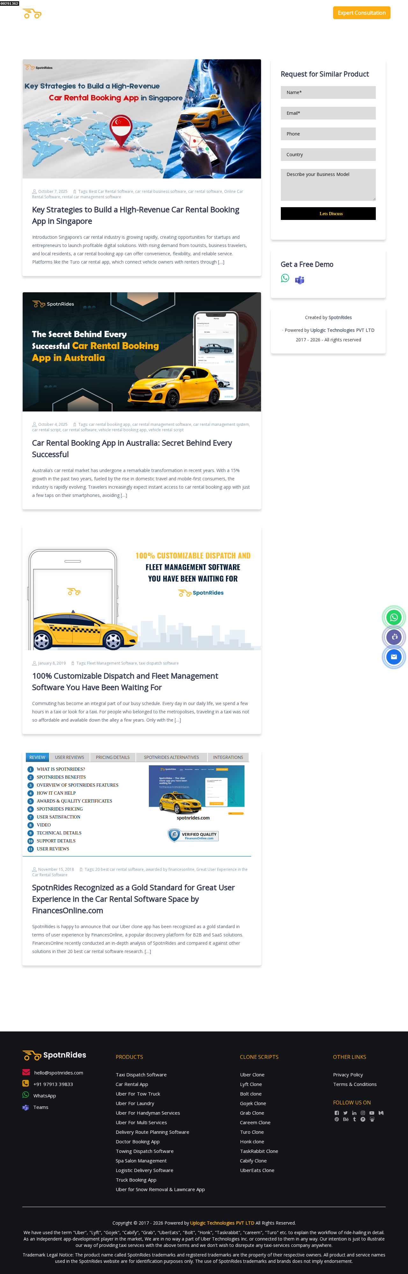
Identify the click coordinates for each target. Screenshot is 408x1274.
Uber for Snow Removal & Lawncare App (160, 1189)
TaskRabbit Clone (259, 1151)
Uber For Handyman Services (148, 1113)
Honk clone (252, 1141)
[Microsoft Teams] (394, 637)
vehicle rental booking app (122, 430)
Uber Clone (252, 1074)
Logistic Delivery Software (144, 1170)
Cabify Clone (253, 1160)
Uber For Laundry (135, 1103)
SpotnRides (340, 317)
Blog (318, 12)
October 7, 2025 (53, 191)
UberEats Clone (257, 1170)
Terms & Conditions (355, 1084)
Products (246, 12)
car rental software (205, 191)
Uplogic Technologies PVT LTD (342, 330)
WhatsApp (44, 1095)
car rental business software (160, 191)
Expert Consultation (362, 12)
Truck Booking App (136, 1179)
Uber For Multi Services (141, 1122)
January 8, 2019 (52, 663)
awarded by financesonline (170, 869)
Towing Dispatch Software (145, 1151)
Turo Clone (252, 1132)
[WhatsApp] (394, 617)
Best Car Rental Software (111, 191)
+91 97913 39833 (52, 1084)
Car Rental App (132, 1084)
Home (222, 12)
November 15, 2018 (56, 869)
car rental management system (221, 424)
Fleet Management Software (112, 663)
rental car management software (91, 197)
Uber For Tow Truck (138, 1093)
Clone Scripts (284, 12)
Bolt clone (251, 1093)
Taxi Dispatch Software (141, 1074)
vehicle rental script (166, 430)
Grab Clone (252, 1113)
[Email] (394, 657)
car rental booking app (109, 424)
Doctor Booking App (138, 1141)
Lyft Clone (251, 1084)
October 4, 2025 (53, 424)
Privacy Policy (348, 1074)
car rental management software (161, 424)
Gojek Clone (253, 1103)
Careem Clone (255, 1122)
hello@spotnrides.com (58, 1072)
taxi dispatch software (159, 663)
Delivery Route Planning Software (152, 1132)
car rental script (46, 430)
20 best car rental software (119, 869)
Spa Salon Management (141, 1160)
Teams (40, 1107)
